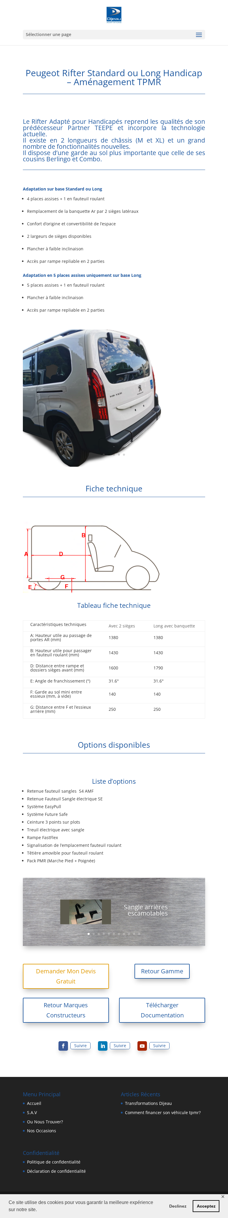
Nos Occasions (41, 1130)
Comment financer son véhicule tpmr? (163, 1112)
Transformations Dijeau (148, 1103)
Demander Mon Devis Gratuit (66, 976)
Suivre (80, 1045)
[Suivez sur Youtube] (142, 1046)
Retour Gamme (162, 971)
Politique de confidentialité (53, 1162)
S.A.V (32, 1112)
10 (134, 934)
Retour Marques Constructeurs (66, 1010)
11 (139, 934)
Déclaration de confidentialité (56, 1171)
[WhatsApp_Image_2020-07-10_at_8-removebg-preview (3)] (114, 465)
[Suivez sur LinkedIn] (102, 1046)
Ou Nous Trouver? (45, 1122)
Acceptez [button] (206, 1206)
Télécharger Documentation (162, 1010)
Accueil (34, 1103)
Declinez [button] (177, 1206)
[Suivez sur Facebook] (63, 1046)
